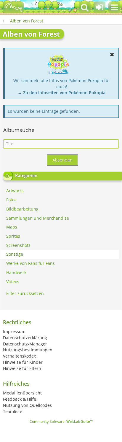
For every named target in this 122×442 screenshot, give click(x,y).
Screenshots (18, 245)
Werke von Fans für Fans (30, 263)
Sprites (13, 236)
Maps (11, 227)
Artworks (15, 190)
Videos (12, 281)
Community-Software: (61, 421)
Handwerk (16, 272)
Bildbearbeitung (22, 209)
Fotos (11, 200)
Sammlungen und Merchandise (37, 218)
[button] (114, 7)
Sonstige (14, 254)
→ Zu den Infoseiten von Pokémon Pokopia (61, 92)
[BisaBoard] (13, 7)
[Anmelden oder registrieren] (99, 7)
